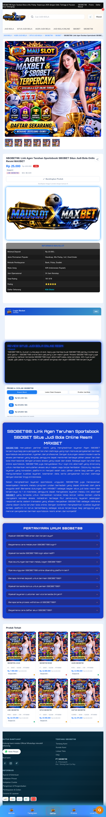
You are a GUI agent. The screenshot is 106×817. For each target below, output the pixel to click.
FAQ (57, 755)
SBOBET (76, 29)
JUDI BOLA (9, 29)
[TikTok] (16, 763)
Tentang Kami (61, 744)
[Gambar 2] (18, 143)
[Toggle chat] (99, 810)
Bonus (11, 813)
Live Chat (94, 813)
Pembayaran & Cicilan (12, 790)
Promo (91, 5)
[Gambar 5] (46, 143)
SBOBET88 (82, 5)
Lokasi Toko (61, 751)
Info (96, 311)
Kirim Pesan (13, 752)
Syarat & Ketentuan (11, 775)
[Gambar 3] (28, 143)
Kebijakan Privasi (10, 779)
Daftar (98, 5)
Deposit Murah (22, 392)
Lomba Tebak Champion (53, 392)
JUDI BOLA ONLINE (62, 29)
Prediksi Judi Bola (84, 392)
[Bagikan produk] (97, 159)
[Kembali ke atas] (100, 804)
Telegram (32, 813)
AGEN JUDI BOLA (42, 29)
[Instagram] (11, 763)
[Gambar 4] (37, 143)
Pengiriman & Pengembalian (14, 786)
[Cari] (32, 16)
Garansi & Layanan (11, 793)
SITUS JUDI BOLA (24, 29)
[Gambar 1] (9, 143)
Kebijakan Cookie (10, 782)
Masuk (80, 7)
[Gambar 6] (56, 143)
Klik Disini (49, 289)
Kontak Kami (61, 747)
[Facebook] (5, 763)
